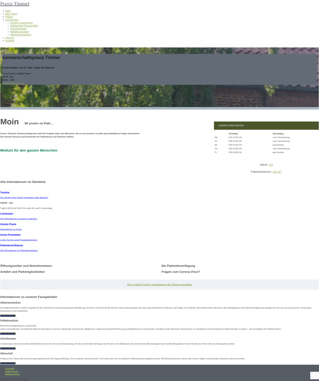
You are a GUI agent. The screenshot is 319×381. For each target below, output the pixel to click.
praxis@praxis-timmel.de (13, 83)
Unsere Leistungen (21, 22)
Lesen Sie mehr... (8, 316)
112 (271, 164)
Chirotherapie (18, 28)
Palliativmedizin (19, 31)
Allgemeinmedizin (20, 34)
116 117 (277, 171)
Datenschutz (12, 374)
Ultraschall (6, 353)
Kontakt (9, 40)
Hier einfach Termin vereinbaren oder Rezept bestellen (159, 284)
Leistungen (11, 19)
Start (8, 10)
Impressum (11, 371)
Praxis (9, 16)
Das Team (11, 13)
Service (9, 37)
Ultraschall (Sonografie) (24, 25)
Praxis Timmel (14, 3)
